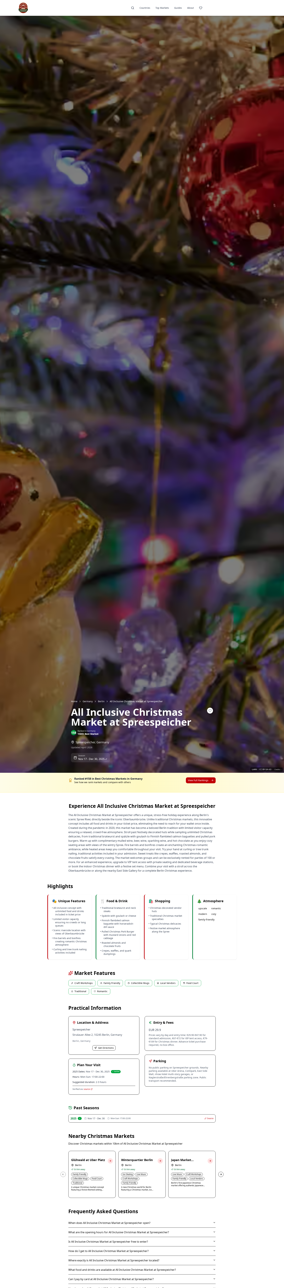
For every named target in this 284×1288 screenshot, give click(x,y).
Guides (178, 7)
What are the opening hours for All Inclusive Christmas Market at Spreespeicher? (118, 1232)
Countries (145, 7)
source (87, 1089)
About (190, 7)
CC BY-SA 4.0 (265, 769)
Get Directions (106, 1047)
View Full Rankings (198, 780)
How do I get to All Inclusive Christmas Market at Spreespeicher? (108, 1251)
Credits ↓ (277, 769)
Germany (88, 701)
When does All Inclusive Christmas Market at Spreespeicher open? (109, 1223)
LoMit (254, 769)
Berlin (101, 701)
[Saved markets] (200, 8)
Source (210, 1118)
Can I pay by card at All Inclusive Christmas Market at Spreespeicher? (111, 1279)
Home (74, 701)
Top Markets (162, 7)
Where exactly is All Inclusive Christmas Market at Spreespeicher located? (113, 1260)
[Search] (132, 8)
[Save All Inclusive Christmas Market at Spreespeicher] (210, 711)
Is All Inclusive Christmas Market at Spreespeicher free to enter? (108, 1241)
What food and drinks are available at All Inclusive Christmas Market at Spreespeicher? (122, 1270)
